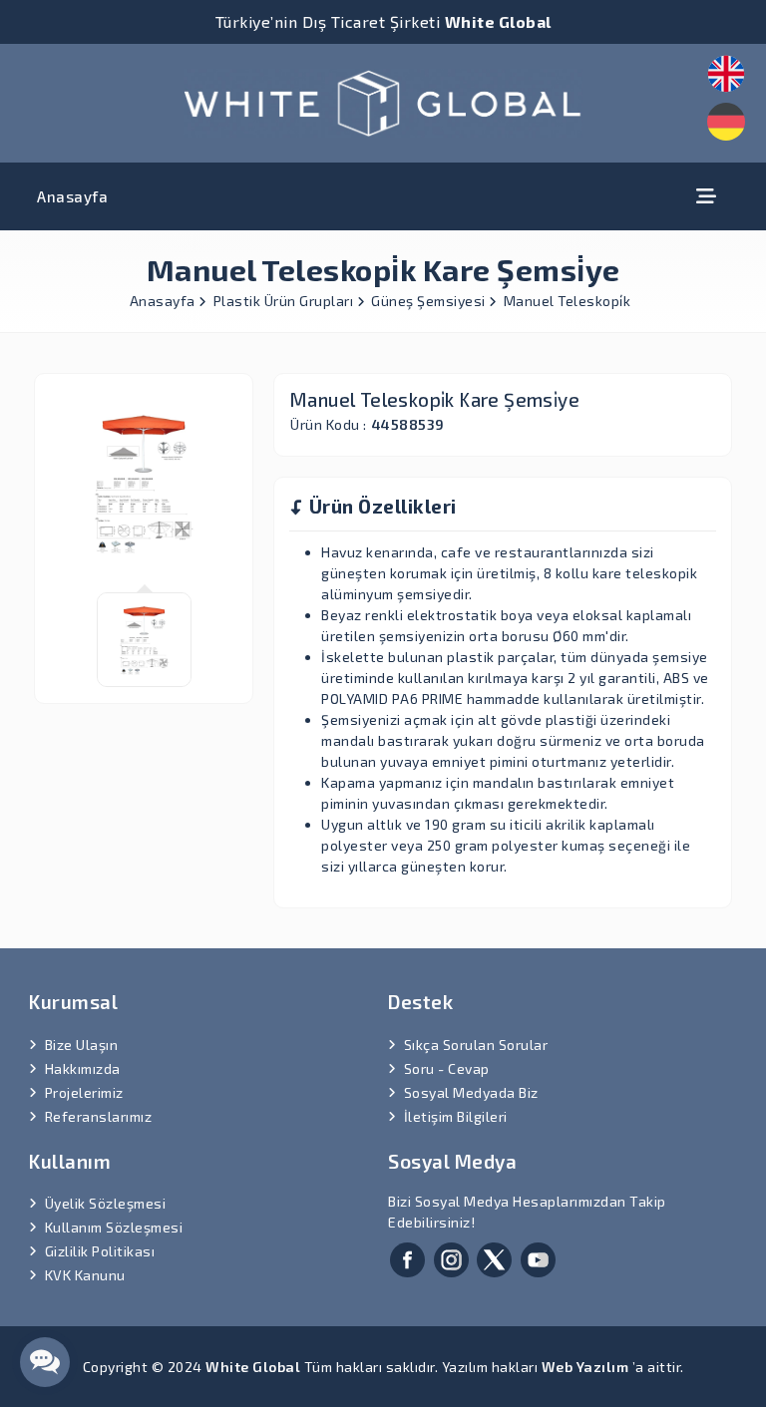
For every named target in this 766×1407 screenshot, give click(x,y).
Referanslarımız (99, 1116)
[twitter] (494, 1257)
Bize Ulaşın (82, 1044)
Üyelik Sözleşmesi (106, 1203)
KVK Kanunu (85, 1274)
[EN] (726, 74)
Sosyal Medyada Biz (471, 1092)
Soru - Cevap (447, 1068)
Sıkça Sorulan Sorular (476, 1044)
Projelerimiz (84, 1092)
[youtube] (538, 1257)
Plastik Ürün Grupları (285, 300)
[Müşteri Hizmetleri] (45, 1362)
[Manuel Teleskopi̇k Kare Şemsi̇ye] (383, 100)
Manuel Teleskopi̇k (567, 300)
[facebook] (407, 1257)
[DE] (726, 122)
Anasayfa (72, 196)
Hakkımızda (83, 1068)
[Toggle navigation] (706, 195)
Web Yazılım (585, 1366)
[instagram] (451, 1257)
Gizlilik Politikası (100, 1250)
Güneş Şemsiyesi (430, 300)
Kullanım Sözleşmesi (114, 1227)
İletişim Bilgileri (456, 1116)
